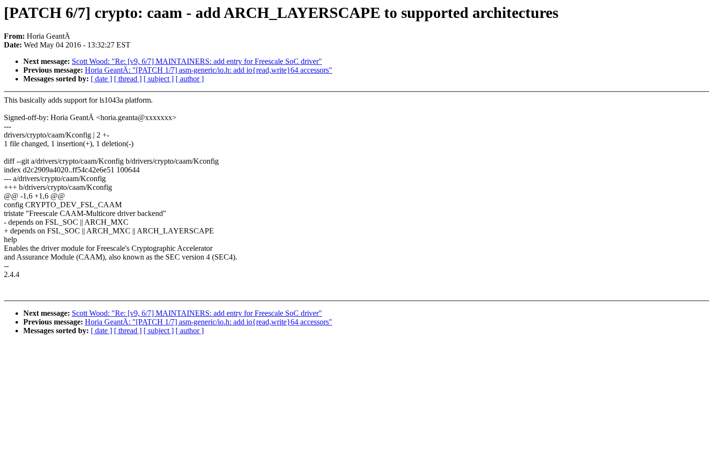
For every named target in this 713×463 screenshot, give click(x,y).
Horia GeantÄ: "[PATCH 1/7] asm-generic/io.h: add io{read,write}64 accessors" (208, 70)
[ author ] (190, 79)
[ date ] (101, 79)
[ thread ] (128, 79)
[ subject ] (159, 79)
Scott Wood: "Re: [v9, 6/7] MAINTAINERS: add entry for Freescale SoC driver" (197, 61)
